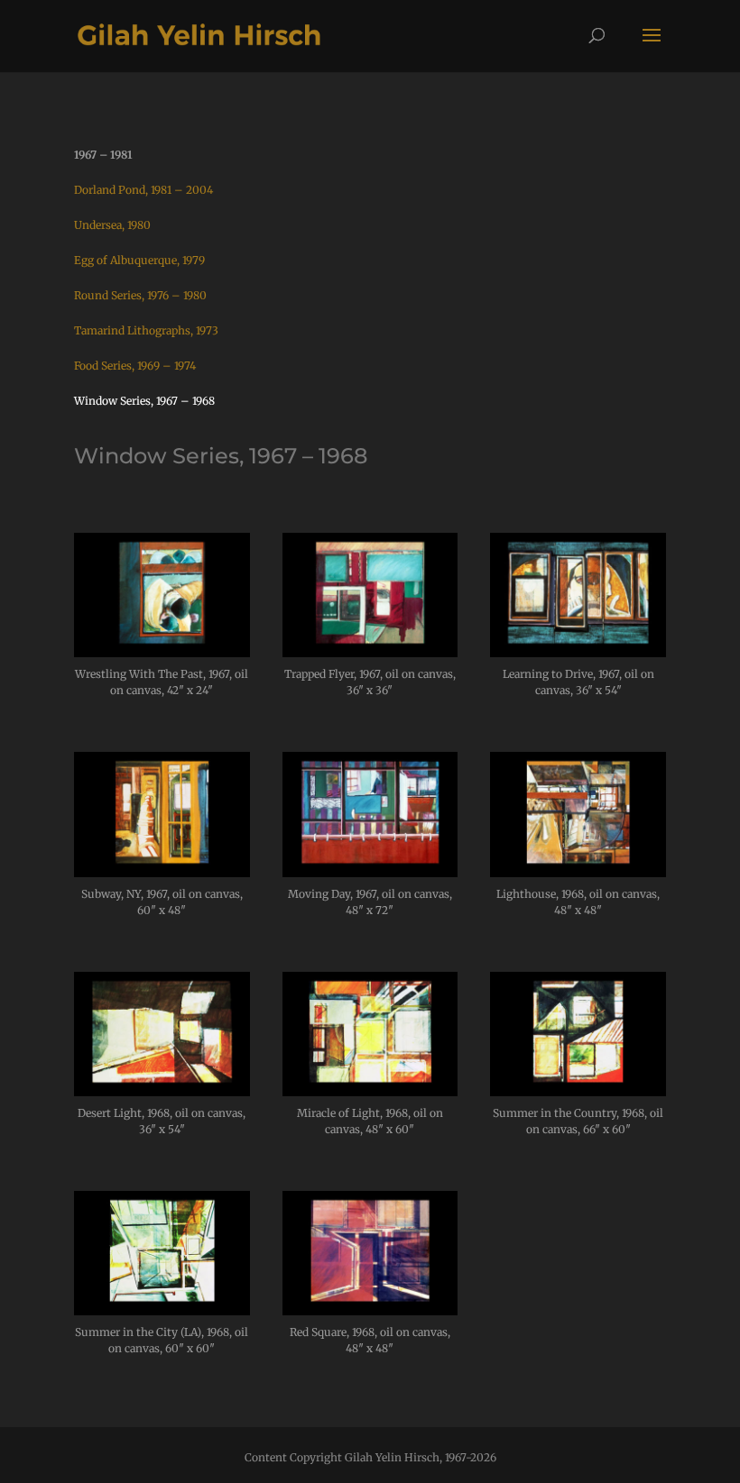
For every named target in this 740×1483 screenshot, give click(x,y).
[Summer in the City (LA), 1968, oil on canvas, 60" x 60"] (162, 1310)
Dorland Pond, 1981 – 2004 (143, 190)
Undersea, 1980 (112, 225)
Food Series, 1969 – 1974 (135, 365)
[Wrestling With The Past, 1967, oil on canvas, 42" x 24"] (162, 652)
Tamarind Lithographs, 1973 (146, 330)
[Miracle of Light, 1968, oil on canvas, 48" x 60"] (370, 1091)
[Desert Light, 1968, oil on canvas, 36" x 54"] (162, 1091)
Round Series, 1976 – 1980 (140, 295)
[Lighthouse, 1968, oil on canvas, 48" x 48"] (578, 872)
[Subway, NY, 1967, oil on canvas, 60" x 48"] (162, 872)
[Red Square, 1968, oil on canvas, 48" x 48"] (370, 1310)
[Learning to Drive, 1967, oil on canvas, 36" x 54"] (578, 652)
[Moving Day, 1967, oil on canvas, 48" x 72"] (370, 872)
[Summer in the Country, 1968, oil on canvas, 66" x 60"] (578, 1091)
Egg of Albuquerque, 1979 (139, 260)
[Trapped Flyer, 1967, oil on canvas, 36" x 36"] (370, 652)
